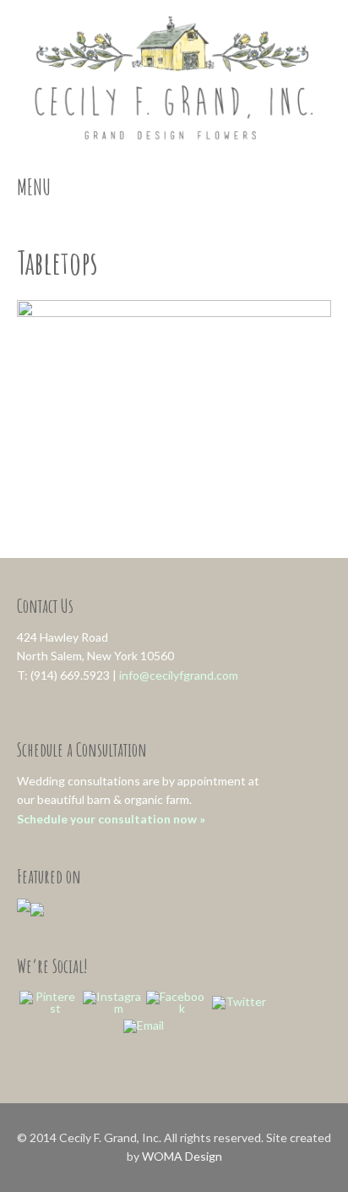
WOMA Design (182, 1156)
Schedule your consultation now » (111, 819)
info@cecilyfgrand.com (178, 675)
